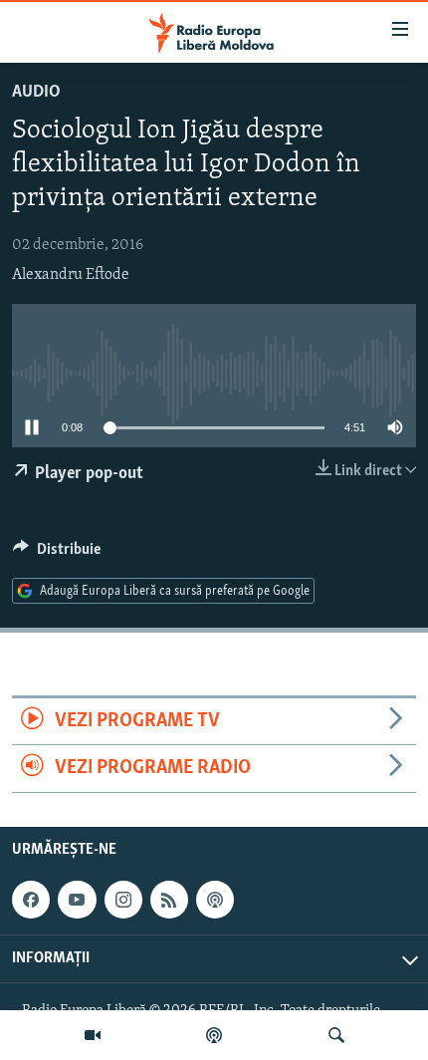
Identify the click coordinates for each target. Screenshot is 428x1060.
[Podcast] (214, 1035)
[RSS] (169, 900)
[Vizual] (92, 1035)
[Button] (57, 554)
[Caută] (336, 1035)
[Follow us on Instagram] (123, 900)
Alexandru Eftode (70, 275)
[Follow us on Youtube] (77, 900)
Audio (36, 93)
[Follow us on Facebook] (31, 900)
